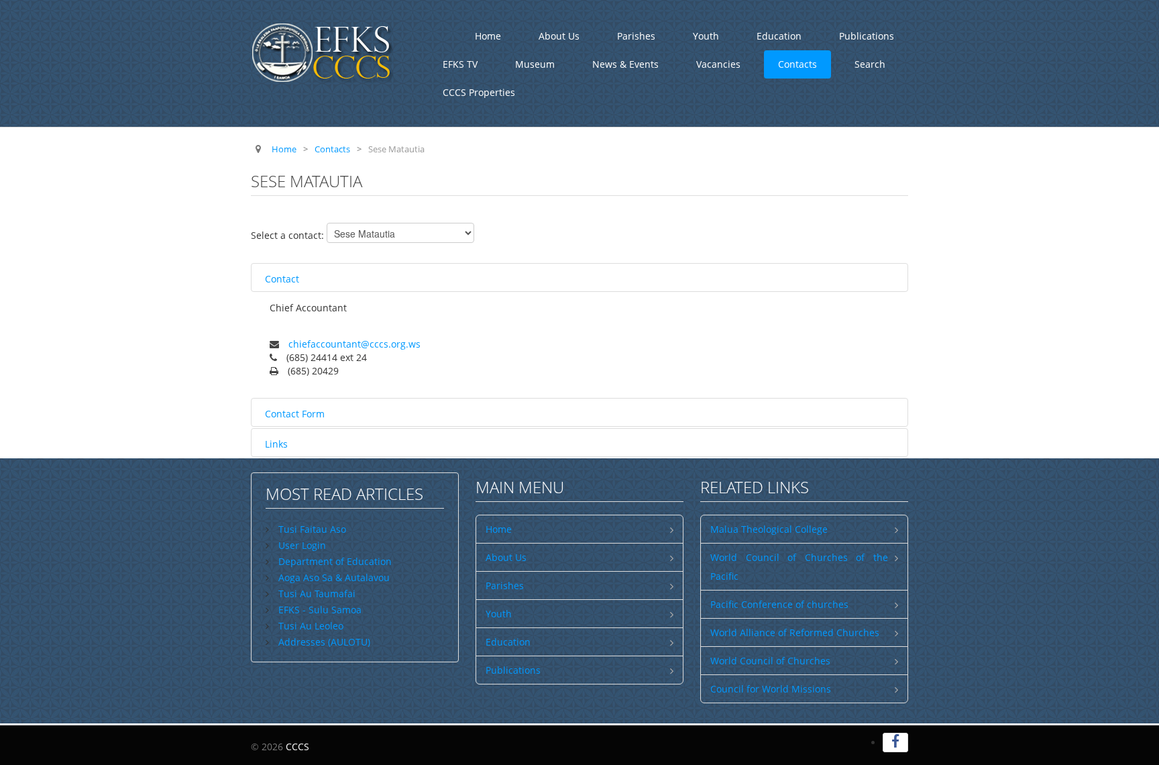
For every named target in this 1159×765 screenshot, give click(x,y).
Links (276, 444)
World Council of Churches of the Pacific (799, 566)
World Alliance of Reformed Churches (794, 632)
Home (488, 36)
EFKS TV (460, 64)
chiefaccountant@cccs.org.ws (354, 344)
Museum (535, 64)
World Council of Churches (770, 660)
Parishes (636, 36)
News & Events (625, 64)
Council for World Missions (770, 688)
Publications (866, 36)
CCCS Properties (479, 92)
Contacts (797, 64)
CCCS (297, 746)
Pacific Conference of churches (779, 604)
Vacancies (718, 64)
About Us (559, 36)
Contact (282, 278)
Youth (706, 36)
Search (869, 64)
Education (779, 36)
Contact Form (295, 413)
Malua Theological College (769, 529)
